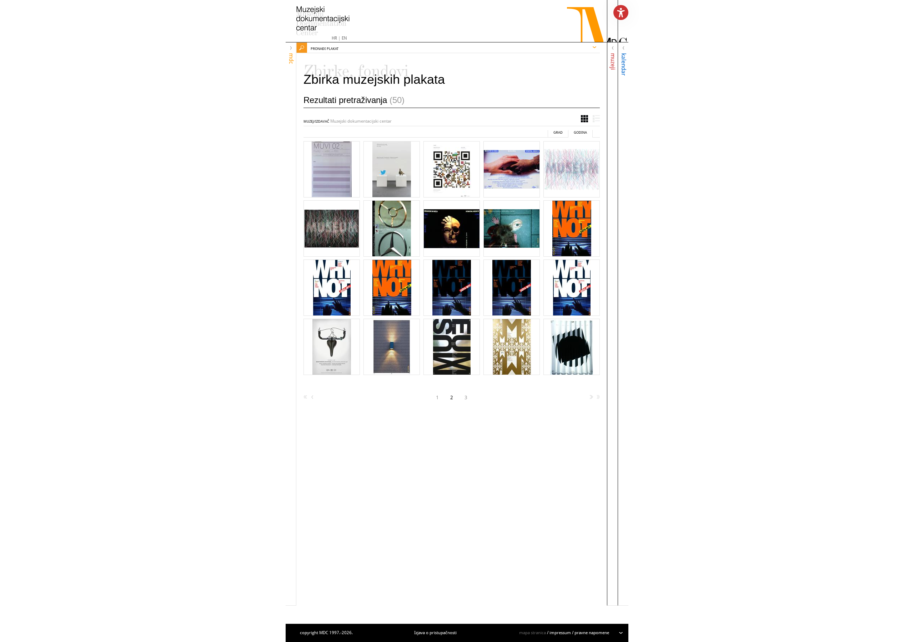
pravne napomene (591, 632)
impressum (560, 632)
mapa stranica (532, 632)
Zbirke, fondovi (356, 67)
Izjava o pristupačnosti (435, 632)
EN (344, 38)
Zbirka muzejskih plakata (374, 79)
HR (334, 38)
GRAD (558, 132)
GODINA (580, 132)
